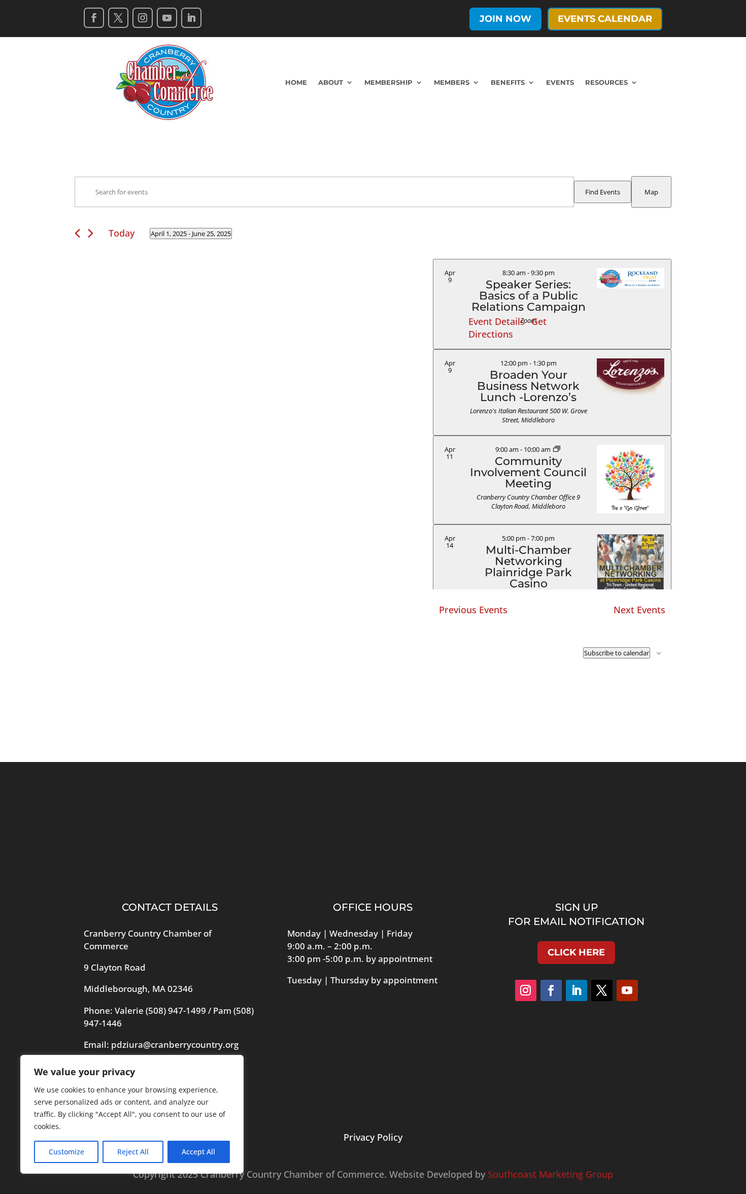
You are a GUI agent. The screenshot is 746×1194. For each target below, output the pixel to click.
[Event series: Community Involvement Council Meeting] (556, 449)
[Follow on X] (118, 18)
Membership (388, 82)
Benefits (508, 82)
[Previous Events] (77, 233)
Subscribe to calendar (616, 652)
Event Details (496, 321)
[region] (132, 1114)
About (330, 82)
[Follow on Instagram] (142, 18)
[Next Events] (90, 233)
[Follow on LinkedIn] (191, 18)
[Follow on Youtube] (167, 18)
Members (451, 82)
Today (121, 233)
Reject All (133, 1151)
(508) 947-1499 (176, 1010)
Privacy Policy (373, 1137)
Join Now (505, 18)
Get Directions (507, 327)
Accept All (198, 1151)
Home (296, 82)
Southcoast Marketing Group (550, 1174)
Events (560, 82)
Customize (66, 1151)
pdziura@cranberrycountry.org (175, 1044)
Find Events (602, 191)
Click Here (576, 952)
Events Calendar (605, 18)
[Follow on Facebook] (94, 18)
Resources (606, 82)
